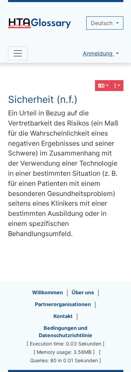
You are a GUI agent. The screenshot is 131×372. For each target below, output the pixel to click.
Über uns (83, 292)
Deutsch (102, 23)
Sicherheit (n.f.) (43, 99)
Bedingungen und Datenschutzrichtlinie (65, 332)
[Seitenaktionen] (117, 85)
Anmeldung (98, 53)
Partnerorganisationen (63, 304)
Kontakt (63, 316)
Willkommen (47, 292)
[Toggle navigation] (18, 53)
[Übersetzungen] (103, 85)
